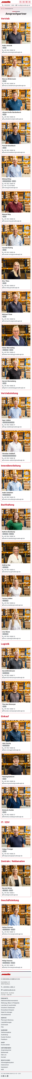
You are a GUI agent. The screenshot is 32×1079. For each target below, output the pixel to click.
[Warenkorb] (26, 2)
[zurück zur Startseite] (2, 8)
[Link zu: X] (5, 1076)
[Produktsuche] (20, 2)
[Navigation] (29, 2)
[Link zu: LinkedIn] (7, 1076)
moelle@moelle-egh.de (24, 5)
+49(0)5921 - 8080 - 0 (10, 5)
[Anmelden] (23, 2)
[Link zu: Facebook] (3, 1076)
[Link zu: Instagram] (1, 1076)
